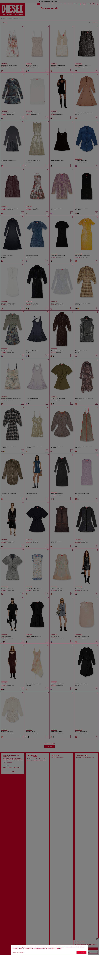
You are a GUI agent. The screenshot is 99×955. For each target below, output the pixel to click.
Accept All (81, 952)
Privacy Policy (51, 948)
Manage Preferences (38, 948)
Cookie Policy (58, 948)
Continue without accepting (18, 952)
